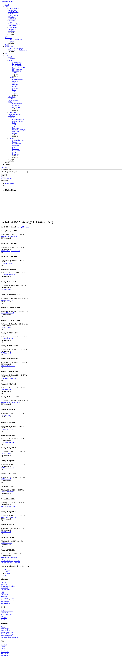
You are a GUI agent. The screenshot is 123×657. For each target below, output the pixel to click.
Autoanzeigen (5, 629)
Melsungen (11, 20)
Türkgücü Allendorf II (7, 313)
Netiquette (15, 154)
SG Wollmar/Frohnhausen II (9, 236)
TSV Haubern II (6, 353)
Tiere (13, 91)
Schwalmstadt (12, 25)
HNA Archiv (5, 650)
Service (7, 572)
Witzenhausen (12, 29)
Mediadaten (15, 131)
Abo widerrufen (5, 603)
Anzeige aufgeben (17, 121)
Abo (6, 575)
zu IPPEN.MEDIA (6, 178)
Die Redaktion (16, 143)
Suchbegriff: (6, 172)
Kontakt (14, 133)
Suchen (4, 175)
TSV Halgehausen (6, 263)
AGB (14, 152)
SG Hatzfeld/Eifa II (7, 300)
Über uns (7, 570)
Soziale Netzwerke (6, 614)
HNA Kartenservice (7, 611)
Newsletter (15, 145)
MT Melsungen (17, 69)
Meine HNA (4, 646)
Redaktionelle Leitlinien (8, 586)
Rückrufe (11, 41)
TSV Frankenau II (6, 327)
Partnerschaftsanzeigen (8, 634)
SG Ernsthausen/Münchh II (9, 378)
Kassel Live (4, 612)
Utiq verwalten (5, 589)
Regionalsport (16, 64)
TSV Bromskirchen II (7, 338)
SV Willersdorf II (6, 389)
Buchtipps (15, 84)
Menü (2, 168)
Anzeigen (7, 573)
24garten (15, 81)
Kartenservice (16, 107)
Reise (14, 90)
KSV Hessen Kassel (18, 67)
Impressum (15, 149)
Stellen (14, 123)
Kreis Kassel (12, 19)
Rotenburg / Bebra (14, 24)
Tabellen (14, 72)
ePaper (3, 648)
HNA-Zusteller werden (8, 598)
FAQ (13, 147)
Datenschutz (16, 150)
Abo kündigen (5, 601)
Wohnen (14, 93)
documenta (15, 105)
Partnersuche (16, 128)
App (2, 616)
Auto (13, 83)
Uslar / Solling (12, 27)
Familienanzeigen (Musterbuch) (10, 637)
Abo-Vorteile (5, 652)
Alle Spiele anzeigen (23, 227)
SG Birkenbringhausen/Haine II (10, 251)
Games (14, 86)
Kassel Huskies (17, 65)
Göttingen (11, 13)
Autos (14, 124)
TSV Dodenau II (6, 289)
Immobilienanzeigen (7, 632)
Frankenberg (12, 10)
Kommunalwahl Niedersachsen (17, 50)
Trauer (14, 126)
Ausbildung (4, 596)
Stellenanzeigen (5, 630)
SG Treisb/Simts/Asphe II (8, 274)
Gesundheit (15, 88)
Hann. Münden (13, 15)
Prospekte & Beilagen (19, 130)
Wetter (3, 619)
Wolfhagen (11, 31)
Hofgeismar (12, 17)
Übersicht (4, 645)
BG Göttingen (16, 71)
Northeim (11, 22)
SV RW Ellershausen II (8, 366)
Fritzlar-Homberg (13, 12)
